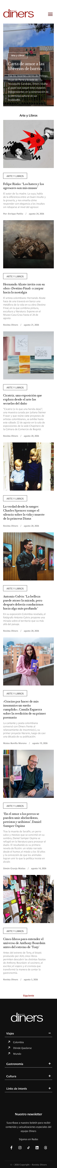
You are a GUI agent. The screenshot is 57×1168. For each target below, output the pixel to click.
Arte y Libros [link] (17, 55)
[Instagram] (19, 1147)
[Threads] (45, 1147)
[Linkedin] (37, 1147)
